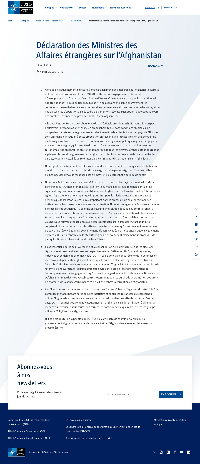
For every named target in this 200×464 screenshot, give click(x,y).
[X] (196, 209)
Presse (82, 7)
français (153, 66)
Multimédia (98, 7)
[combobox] (170, 7)
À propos (49, 7)
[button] (170, 7)
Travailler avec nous (120, 7)
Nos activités (67, 7)
